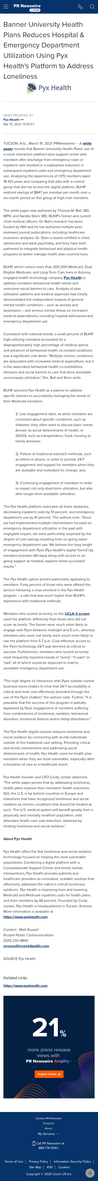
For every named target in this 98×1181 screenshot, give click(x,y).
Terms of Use (14, 1161)
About (48, 1128)
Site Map (35, 1167)
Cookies (64, 1167)
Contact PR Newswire (48, 1118)
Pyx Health (73, 277)
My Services (47, 1134)
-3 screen (77, 613)
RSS (50, 1167)
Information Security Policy (72, 1161)
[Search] (92, 7)
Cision (57, 1174)
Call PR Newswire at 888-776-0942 (49, 1145)
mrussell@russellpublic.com (26, 946)
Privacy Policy (38, 1161)
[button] (49, 88)
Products (48, 1123)
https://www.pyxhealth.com (25, 917)
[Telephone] (80, 7)
